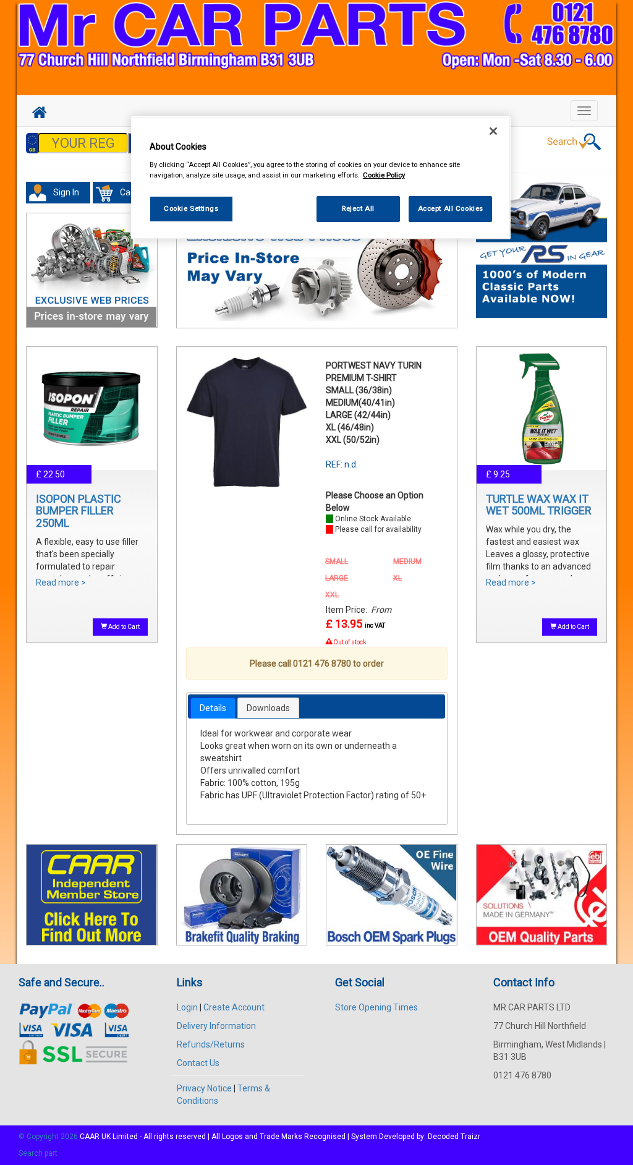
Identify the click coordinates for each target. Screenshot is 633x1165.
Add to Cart (123, 626)
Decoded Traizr (454, 1136)
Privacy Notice (204, 1088)
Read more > (61, 582)
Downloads (268, 708)
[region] (321, 177)
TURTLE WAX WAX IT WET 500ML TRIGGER (539, 505)
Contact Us (198, 1063)
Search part (38, 1153)
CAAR (90, 1136)
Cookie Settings (191, 208)
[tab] (213, 708)
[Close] (493, 131)
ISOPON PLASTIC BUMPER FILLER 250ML (78, 511)
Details (213, 708)
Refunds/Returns (211, 1044)
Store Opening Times (376, 1007)
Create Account (234, 1007)
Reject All (358, 208)
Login (187, 1007)
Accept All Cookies (450, 208)
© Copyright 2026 (49, 1136)
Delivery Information (216, 1026)
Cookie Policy (384, 175)
